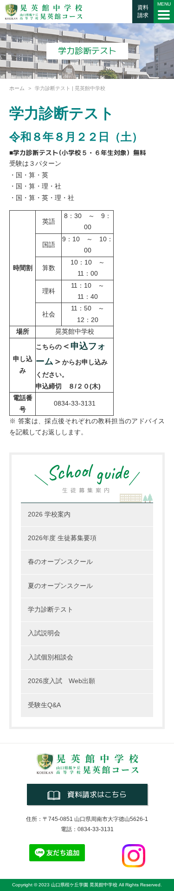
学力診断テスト (50, 609)
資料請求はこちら (97, 794)
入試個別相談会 (50, 657)
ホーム (17, 88)
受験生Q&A (44, 705)
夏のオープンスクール (60, 585)
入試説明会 (44, 633)
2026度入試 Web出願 (61, 681)
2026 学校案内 (49, 514)
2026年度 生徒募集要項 (62, 538)
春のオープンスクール (60, 561)
